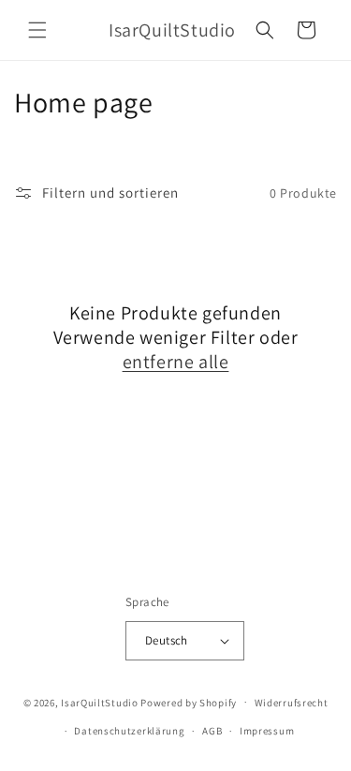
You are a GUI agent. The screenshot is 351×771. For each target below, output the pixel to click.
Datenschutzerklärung (129, 730)
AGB (212, 730)
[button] (37, 30)
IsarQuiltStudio (100, 701)
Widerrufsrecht (292, 702)
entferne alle (176, 361)
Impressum (267, 730)
